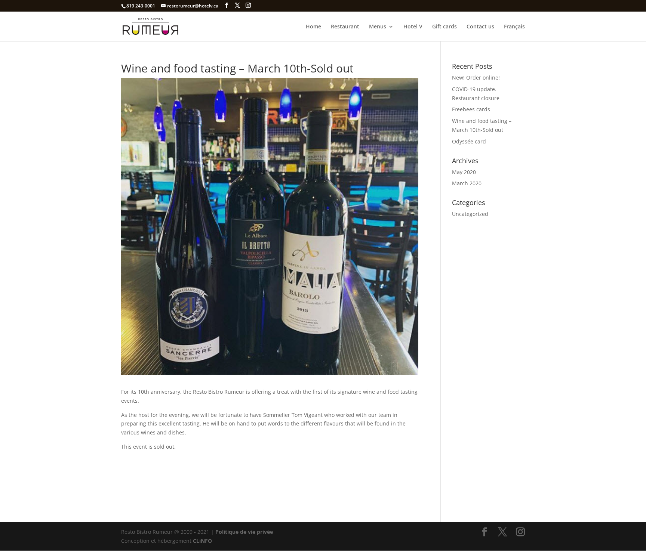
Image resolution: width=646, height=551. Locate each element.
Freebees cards (471, 109)
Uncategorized (470, 213)
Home (313, 27)
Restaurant (345, 27)
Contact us (480, 27)
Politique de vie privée (244, 531)
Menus (377, 27)
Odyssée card (469, 141)
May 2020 (464, 172)
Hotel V (412, 27)
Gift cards (444, 27)
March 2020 (467, 183)
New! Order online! (476, 77)
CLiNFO (201, 540)
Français (514, 27)
